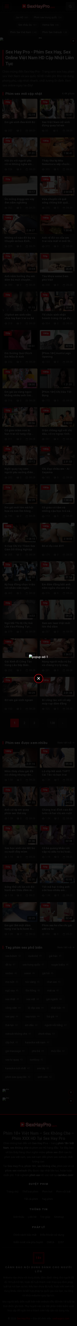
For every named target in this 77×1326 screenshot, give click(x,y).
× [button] (38, 678)
